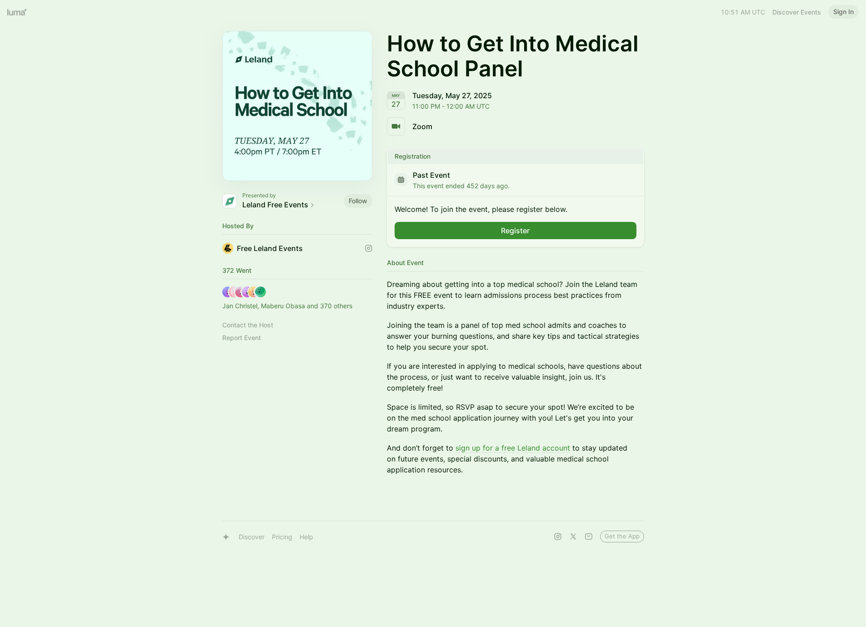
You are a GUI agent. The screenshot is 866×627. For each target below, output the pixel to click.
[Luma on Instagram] (558, 536)
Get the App (622, 536)
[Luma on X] (573, 536)
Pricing (282, 537)
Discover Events (796, 12)
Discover (252, 537)
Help (306, 537)
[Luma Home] (17, 11)
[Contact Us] (588, 536)
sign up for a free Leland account (513, 447)
